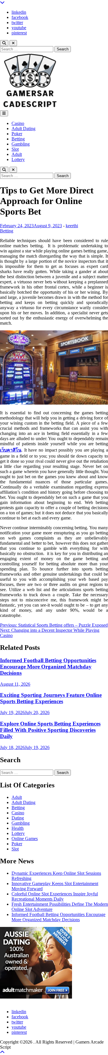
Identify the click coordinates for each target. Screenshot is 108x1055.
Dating (18, 817)
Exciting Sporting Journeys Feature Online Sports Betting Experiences (51, 698)
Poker (17, 133)
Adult (17, 154)
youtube (19, 27)
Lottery (18, 159)
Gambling (21, 144)
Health (18, 828)
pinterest (19, 32)
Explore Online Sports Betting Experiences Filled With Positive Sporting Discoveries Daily (50, 730)
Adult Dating (23, 128)
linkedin (19, 12)
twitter (17, 22)
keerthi (72, 225)
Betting (18, 138)
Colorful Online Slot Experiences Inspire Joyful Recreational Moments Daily (55, 896)
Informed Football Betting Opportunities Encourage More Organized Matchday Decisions (48, 666)
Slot (15, 149)
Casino (18, 123)
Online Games (25, 838)
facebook (20, 17)
